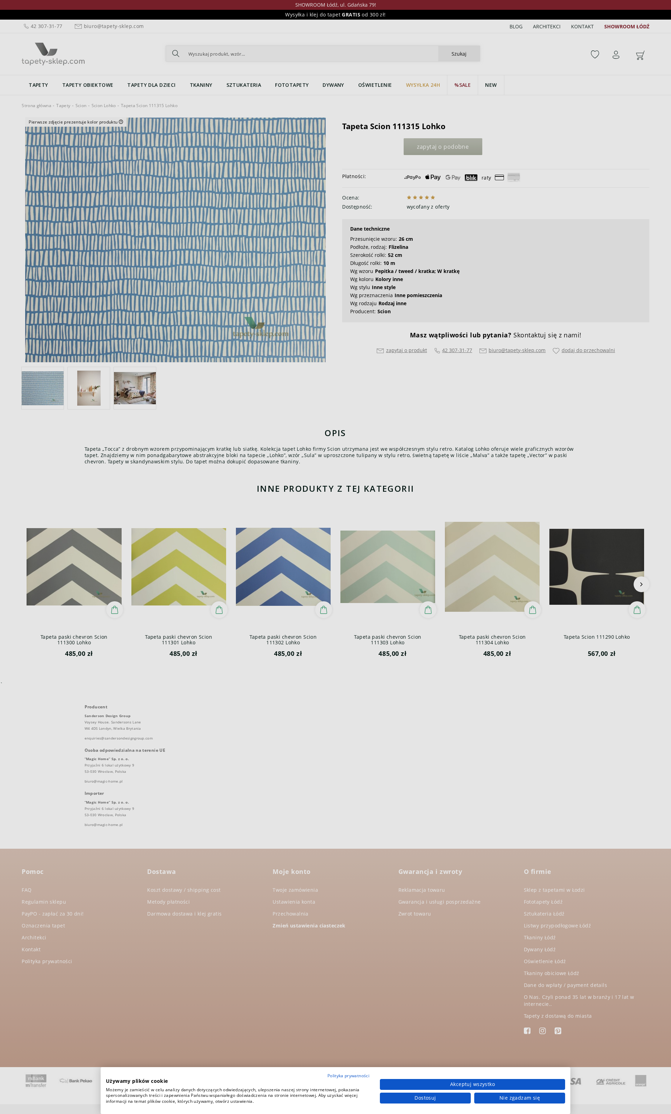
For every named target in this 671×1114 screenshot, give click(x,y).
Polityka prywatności (348, 1076)
